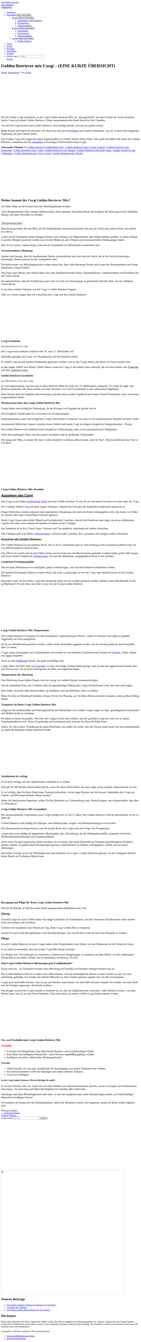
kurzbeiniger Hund (37, 501)
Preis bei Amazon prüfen (12, 223)
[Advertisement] (70, 94)
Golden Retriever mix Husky (67, 153)
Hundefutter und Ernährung (30, 20)
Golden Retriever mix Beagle (59, 150)
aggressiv (41, 666)
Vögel (9, 44)
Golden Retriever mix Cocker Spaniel (85, 147)
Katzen (15, 28)
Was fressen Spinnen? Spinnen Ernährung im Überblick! (31, 1305)
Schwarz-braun (42, 533)
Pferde (15, 38)
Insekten (10, 54)
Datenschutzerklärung (16, 1338)
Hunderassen (23, 23)
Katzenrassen (23, 33)
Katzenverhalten (25, 36)
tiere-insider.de (7, 5)
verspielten (37, 142)
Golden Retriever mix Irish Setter (94, 150)
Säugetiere (11, 15)
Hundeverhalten (25, 25)
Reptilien (10, 49)
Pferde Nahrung (25, 41)
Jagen (9, 655)
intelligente (22, 660)
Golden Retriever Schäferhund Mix (45, 147)
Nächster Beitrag (9, 1115)
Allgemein (11, 12)
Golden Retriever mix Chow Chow (32, 153)
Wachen (116, 652)
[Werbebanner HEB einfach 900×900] (63, 1293)
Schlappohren (40, 556)
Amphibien (11, 51)
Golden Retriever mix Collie (28, 150)
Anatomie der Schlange (17, 1307)
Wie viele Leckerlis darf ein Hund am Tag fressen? (29, 1310)
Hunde (15, 18)
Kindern (74, 130)
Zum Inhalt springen (10, 2)
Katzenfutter (23, 31)
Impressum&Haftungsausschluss (21, 1336)
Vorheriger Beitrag (10, 1113)
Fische (9, 46)
